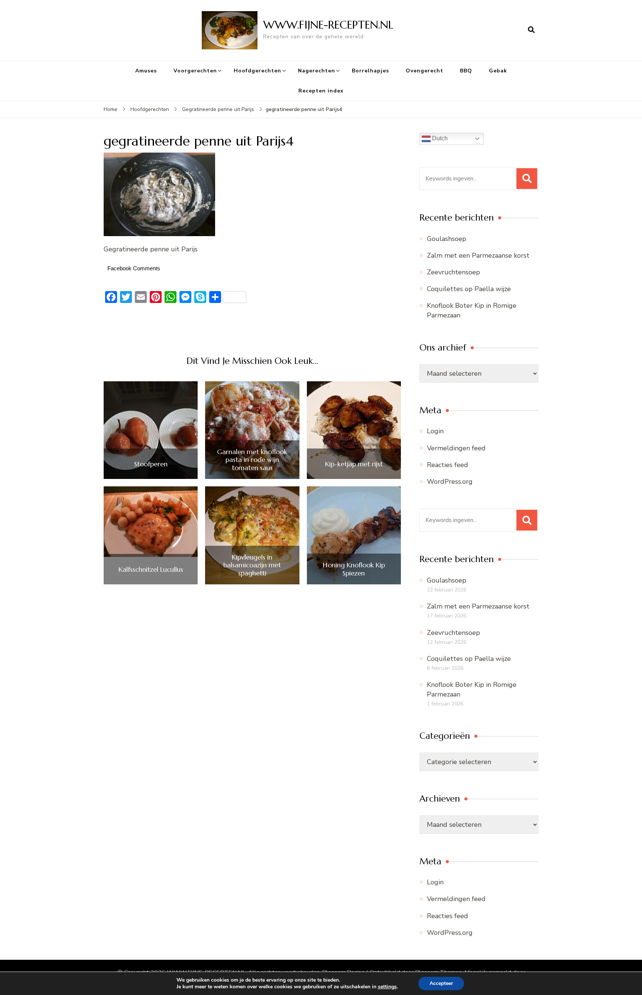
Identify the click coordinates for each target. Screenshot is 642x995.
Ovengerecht (424, 70)
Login (435, 431)
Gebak (498, 70)
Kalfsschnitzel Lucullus (151, 569)
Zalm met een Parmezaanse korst (478, 255)
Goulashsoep (446, 238)
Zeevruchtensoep (453, 272)
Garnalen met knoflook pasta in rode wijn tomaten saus (252, 460)
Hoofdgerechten (257, 70)
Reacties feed (447, 464)
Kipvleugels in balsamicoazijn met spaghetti (252, 565)
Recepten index (321, 90)
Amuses (146, 70)
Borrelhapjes (370, 70)
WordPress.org (450, 481)
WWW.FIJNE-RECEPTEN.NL (328, 25)
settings (387, 986)
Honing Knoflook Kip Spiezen (354, 569)
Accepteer (441, 983)
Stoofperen (151, 464)
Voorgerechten (195, 70)
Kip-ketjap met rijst (354, 464)
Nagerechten (316, 70)
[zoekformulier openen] (531, 30)
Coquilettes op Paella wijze (469, 288)
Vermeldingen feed (456, 448)
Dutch (439, 138)
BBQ (466, 70)
